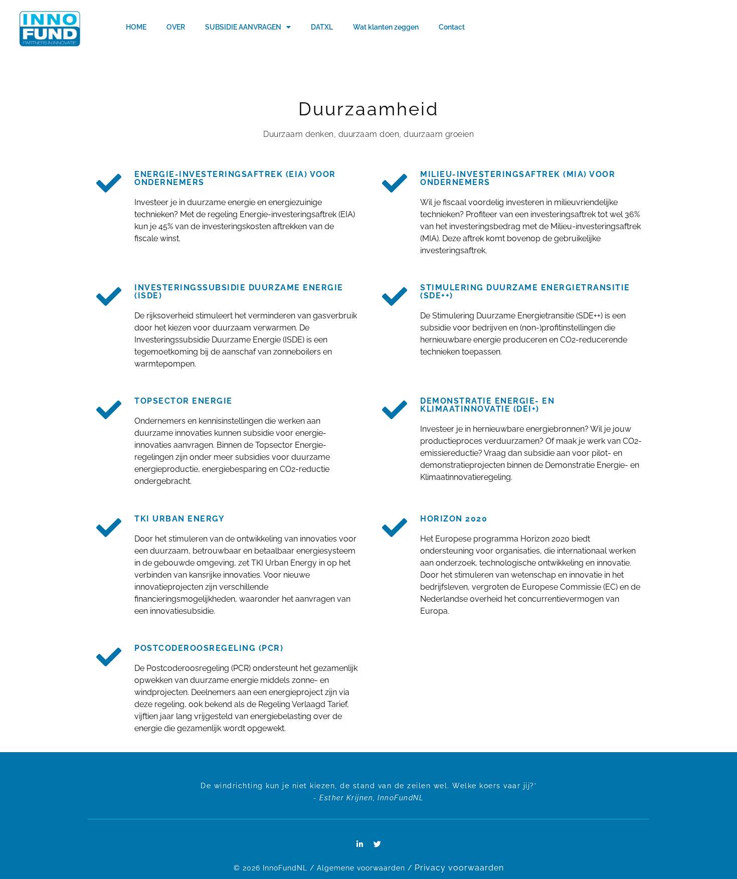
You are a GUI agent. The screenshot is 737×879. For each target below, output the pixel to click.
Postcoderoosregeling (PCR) (208, 648)
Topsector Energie (183, 401)
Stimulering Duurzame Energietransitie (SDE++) (525, 291)
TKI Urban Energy (179, 518)
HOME (136, 27)
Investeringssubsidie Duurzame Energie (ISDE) (238, 291)
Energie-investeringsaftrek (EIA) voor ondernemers (235, 178)
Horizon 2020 (453, 518)
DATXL (322, 27)
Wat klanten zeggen (386, 27)
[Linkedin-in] (359, 844)
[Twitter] (377, 844)
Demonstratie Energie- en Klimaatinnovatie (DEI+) (487, 405)
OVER (175, 27)
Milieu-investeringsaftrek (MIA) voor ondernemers (517, 178)
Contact (452, 27)
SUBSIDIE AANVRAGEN (243, 27)
